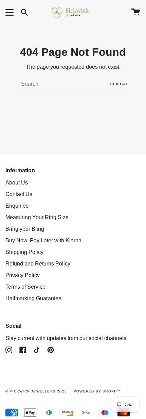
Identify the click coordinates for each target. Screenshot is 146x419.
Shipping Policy (24, 252)
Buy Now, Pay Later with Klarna (43, 240)
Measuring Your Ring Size (37, 217)
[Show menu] (10, 12)
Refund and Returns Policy (37, 264)
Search (118, 84)
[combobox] (73, 84)
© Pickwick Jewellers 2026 (36, 391)
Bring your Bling (24, 229)
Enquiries (17, 206)
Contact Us (18, 194)
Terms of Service (25, 287)
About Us (16, 183)
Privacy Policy (22, 275)
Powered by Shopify (97, 391)
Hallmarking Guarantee (33, 298)
